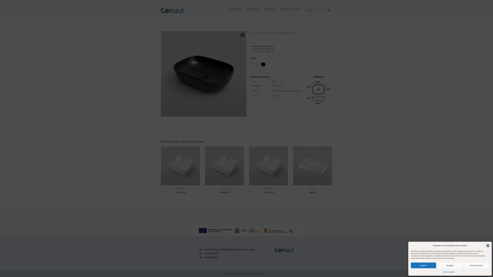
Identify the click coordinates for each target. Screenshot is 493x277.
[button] (488, 245)
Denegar (450, 265)
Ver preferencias (476, 265)
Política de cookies (449, 272)
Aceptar (423, 265)
